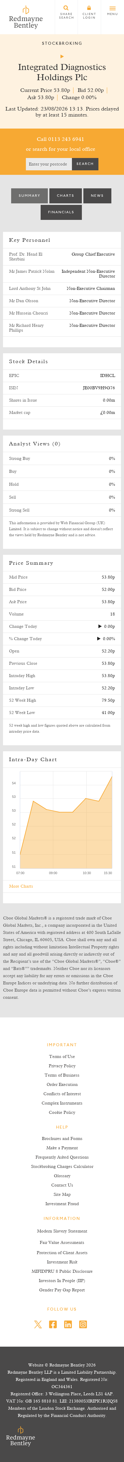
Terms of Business (62, 1075)
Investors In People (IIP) (62, 1281)
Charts (65, 196)
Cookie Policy (62, 1113)
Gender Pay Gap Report (62, 1290)
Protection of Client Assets (62, 1253)
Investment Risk (62, 1262)
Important (62, 1045)
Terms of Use (62, 1057)
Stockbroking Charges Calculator (62, 1167)
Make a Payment (62, 1148)
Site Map (62, 1195)
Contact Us (62, 1185)
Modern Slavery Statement (62, 1231)
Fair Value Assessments (62, 1243)
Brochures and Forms (62, 1139)
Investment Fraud (62, 1204)
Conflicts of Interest (62, 1094)
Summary (29, 196)
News (97, 196)
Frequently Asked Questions (62, 1157)
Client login (89, 16)
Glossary (62, 1176)
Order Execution (62, 1085)
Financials (61, 212)
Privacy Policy (62, 1066)
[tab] (29, 195)
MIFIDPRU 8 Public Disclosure (62, 1271)
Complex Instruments (62, 1103)
